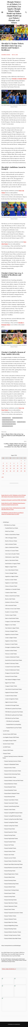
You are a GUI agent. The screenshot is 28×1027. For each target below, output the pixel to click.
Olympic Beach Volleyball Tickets (12, 793)
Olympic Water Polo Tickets (10, 922)
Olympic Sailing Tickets (9, 877)
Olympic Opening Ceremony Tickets (12, 761)
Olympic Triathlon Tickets (10, 915)
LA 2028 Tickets (7, 747)
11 (6, 465)
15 (21, 465)
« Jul (2, 477)
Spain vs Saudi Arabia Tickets (12, 618)
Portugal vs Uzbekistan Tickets (12, 647)
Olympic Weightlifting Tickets (11, 925)
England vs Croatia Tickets (11, 582)
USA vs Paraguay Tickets (11, 537)
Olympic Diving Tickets (9, 828)
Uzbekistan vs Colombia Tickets (12, 589)
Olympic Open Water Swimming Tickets (13, 864)
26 (10, 471)
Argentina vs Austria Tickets (11, 634)
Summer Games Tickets (8, 743)
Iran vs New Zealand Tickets (11, 570)
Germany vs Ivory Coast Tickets (12, 608)
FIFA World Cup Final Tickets (12, 718)
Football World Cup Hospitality (13, 724)
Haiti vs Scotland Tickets (11, 544)
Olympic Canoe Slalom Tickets (11, 799)
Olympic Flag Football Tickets (11, 838)
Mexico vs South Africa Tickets (12, 534)
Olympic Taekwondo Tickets (10, 906)
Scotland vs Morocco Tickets (11, 602)
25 (6, 471)
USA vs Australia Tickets (11, 605)
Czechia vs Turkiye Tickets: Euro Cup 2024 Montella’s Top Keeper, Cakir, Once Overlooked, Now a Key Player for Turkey (15, 445)
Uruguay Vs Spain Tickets (11, 686)
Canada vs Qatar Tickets (11, 592)
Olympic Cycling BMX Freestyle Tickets (13, 812)
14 (17, 465)
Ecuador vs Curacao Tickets (11, 611)
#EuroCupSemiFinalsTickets (8, 421)
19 (10, 468)
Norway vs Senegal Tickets (11, 631)
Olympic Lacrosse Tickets (10, 857)
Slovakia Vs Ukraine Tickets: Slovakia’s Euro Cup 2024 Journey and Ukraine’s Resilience (12, 46)
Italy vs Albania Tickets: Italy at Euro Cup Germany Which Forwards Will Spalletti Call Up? (13, 435)
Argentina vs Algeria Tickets (11, 576)
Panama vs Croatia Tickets (11, 644)
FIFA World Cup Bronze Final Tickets (13, 715)
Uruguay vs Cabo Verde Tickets (12, 621)
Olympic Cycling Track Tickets (11, 825)
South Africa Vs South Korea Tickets (13, 660)
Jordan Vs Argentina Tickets (11, 698)
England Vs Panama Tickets (11, 692)
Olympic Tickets (7, 753)
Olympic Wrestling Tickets (10, 928)
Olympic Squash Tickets (9, 893)
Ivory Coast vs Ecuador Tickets (12, 553)
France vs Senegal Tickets (11, 573)
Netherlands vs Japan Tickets (12, 557)
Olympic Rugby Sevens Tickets (11, 874)
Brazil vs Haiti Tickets (10, 599)
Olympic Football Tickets (10, 841)
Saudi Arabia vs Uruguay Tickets (12, 563)
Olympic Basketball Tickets (10, 790)
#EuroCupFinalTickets (7, 419)
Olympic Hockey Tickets (9, 851)
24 (3, 471)
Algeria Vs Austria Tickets (11, 702)
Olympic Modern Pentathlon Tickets (12, 861)
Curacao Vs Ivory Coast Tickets (12, 666)
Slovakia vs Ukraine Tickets (19, 78)
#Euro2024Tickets (6, 417)
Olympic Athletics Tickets (10, 777)
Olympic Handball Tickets (10, 848)
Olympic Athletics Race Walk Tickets (12, 938)
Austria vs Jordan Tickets (11, 579)
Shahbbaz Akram (5, 54)
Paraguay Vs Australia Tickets (12, 673)
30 (24, 471)
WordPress (17, 1024)
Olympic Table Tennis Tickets (10, 903)
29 (21, 471)
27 (14, 471)
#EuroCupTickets (21, 421)
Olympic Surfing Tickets (9, 896)
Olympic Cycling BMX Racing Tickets (12, 816)
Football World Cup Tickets (11, 528)
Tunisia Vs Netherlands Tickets (12, 670)
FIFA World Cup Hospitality (12, 721)
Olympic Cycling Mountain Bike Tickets (13, 819)
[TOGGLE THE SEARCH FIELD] (26, 12)
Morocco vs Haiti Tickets (11, 653)
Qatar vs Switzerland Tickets (11, 547)
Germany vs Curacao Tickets (11, 550)
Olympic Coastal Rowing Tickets (11, 806)
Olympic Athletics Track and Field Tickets (13, 780)
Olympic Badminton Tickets (10, 783)
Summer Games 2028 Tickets (10, 734)
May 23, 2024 (15, 54)
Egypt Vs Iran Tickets (10, 682)
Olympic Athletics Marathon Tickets (12, 932)
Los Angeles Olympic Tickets (9, 740)
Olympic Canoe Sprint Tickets (11, 803)
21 (17, 468)
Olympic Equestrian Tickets (10, 832)
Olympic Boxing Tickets (9, 796)
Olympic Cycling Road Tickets (11, 822)
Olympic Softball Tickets (9, 886)
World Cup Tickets (9, 531)
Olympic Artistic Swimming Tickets (12, 774)
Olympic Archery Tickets (10, 767)
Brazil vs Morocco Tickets (11, 541)
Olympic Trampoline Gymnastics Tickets (13, 912)
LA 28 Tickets (6, 730)
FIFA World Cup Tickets (9, 525)
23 (24, 468)
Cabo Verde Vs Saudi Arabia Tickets (13, 689)
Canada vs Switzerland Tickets (12, 657)
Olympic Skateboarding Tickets (11, 883)
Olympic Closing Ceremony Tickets (12, 935)
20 (14, 468)
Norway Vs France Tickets (11, 676)
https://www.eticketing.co (9, 968)
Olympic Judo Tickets (9, 854)
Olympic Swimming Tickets (10, 899)
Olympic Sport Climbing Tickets (11, 890)
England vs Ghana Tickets (11, 640)
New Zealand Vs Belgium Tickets (12, 679)
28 (17, 471)
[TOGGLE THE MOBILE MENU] (2, 12)
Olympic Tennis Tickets (9, 909)
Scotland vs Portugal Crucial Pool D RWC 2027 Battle (13, 500)
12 (10, 465)
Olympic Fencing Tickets (9, 835)
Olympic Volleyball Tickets (10, 919)
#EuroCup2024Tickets (17, 417)
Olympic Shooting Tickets (10, 880)
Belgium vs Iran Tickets (10, 624)
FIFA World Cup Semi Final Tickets (13, 708)
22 (21, 468)
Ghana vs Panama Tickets (11, 586)
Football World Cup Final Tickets (14, 727)
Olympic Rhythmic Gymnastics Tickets (13, 867)
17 (3, 468)
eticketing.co (6, 522)
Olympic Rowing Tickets (9, 870)
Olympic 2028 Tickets (8, 750)
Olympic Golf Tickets (9, 845)
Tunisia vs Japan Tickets (10, 615)
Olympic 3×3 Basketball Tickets (11, 764)
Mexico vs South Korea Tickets (12, 595)
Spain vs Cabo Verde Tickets (11, 560)
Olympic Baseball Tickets (10, 787)
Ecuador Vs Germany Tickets (12, 663)
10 (3, 465)
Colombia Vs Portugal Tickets (12, 705)
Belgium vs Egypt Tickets (11, 566)
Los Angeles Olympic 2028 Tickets (11, 737)
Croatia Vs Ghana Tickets (11, 695)
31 (3, 473)
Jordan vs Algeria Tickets (11, 637)
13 (14, 465)
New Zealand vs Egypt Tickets (12, 628)
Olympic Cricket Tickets (9, 809)
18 (6, 468)
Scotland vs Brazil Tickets (11, 650)
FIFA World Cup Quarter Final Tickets (14, 711)
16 (24, 465)
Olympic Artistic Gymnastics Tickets (12, 770)
